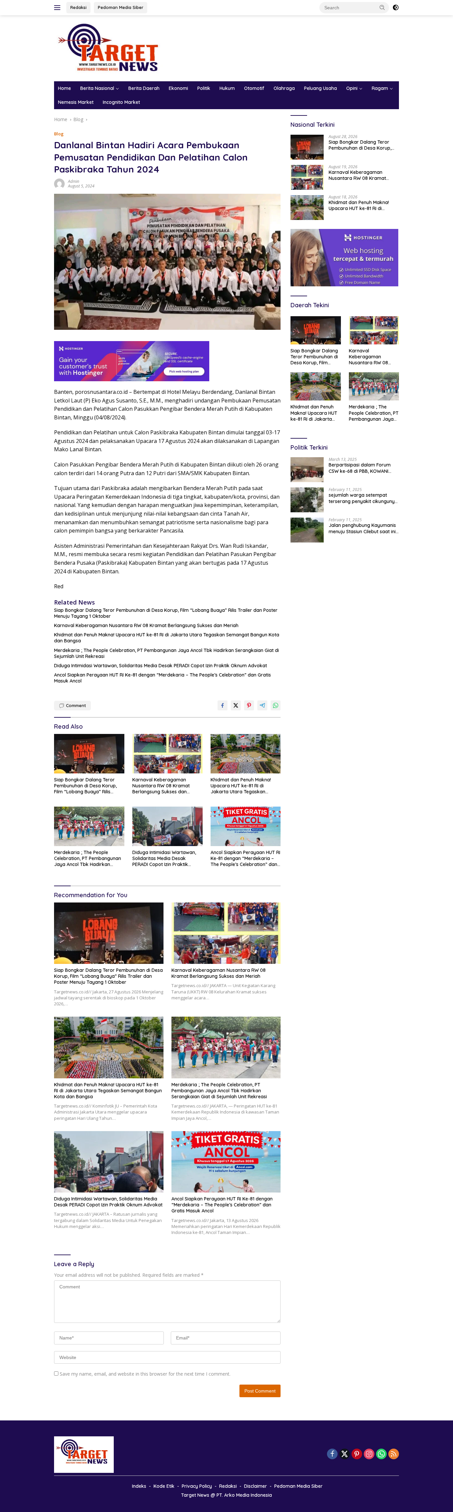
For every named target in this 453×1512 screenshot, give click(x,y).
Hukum (227, 88)
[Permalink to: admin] (59, 183)
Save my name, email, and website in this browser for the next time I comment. (145, 1374)
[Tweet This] (236, 705)
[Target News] (112, 47)
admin (73, 181)
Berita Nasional (97, 88)
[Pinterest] (357, 1454)
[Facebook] (332, 1454)
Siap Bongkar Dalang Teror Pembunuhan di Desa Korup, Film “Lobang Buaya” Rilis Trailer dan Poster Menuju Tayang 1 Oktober (166, 613)
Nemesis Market (76, 102)
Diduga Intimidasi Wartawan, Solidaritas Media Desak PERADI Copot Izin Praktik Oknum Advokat (160, 666)
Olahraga (284, 88)
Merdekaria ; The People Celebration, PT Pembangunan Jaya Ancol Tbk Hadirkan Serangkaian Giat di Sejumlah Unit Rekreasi (166, 653)
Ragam (380, 88)
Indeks (139, 1486)
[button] (382, 7)
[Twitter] (344, 1454)
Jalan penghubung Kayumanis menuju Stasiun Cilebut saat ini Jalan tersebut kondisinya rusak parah (362, 528)
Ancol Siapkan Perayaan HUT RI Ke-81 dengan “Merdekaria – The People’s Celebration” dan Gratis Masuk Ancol (162, 678)
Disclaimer (255, 1486)
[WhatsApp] (381, 1454)
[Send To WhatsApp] (276, 705)
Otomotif (254, 88)
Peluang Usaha (320, 88)
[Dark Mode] (395, 7)
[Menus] (58, 7)
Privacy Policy (197, 1486)
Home (64, 88)
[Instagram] (369, 1454)
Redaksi (78, 7)
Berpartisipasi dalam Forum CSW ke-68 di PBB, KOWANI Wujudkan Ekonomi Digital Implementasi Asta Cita (360, 468)
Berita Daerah (144, 88)
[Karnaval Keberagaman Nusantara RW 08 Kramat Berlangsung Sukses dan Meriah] (167, 753)
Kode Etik (164, 1486)
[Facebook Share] (222, 705)
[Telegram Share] (262, 705)
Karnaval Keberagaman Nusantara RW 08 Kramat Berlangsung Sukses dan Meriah (146, 625)
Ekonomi (178, 88)
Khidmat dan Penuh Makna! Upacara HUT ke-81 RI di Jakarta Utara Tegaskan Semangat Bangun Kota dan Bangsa (166, 638)
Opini (351, 88)
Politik (203, 88)
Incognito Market (121, 102)
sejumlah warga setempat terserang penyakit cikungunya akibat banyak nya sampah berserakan (363, 498)
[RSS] (393, 1454)
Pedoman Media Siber (120, 7)
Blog (59, 134)
